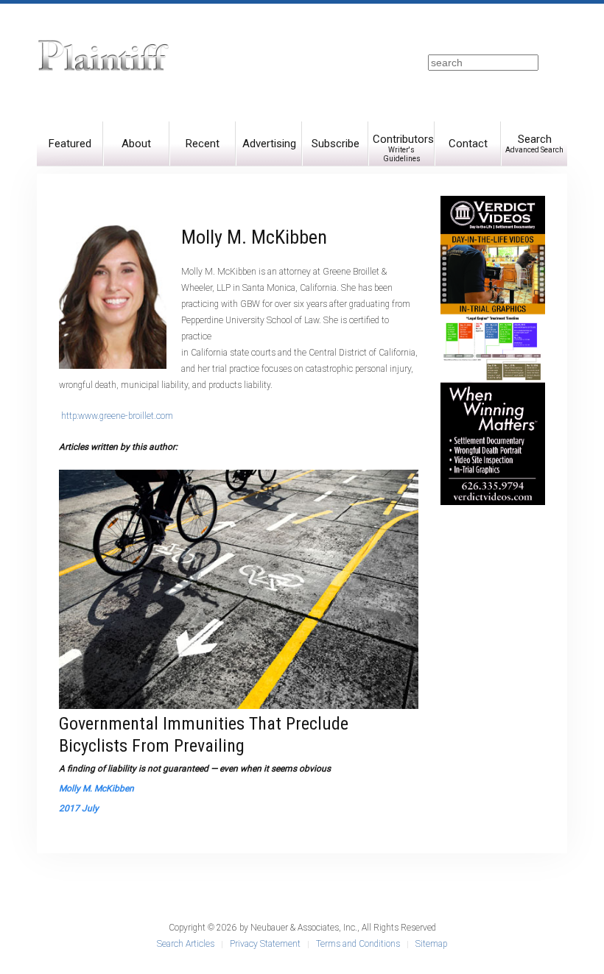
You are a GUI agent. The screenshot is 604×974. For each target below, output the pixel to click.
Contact (468, 143)
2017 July (79, 808)
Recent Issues (203, 151)
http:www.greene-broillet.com (117, 416)
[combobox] (483, 62)
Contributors (403, 148)
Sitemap (431, 944)
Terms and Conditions (358, 944)
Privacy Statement (265, 944)
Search (534, 143)
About (136, 143)
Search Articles (185, 944)
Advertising (269, 143)
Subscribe (335, 143)
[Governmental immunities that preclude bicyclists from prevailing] (238, 589)
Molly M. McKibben (96, 788)
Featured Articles (70, 151)
